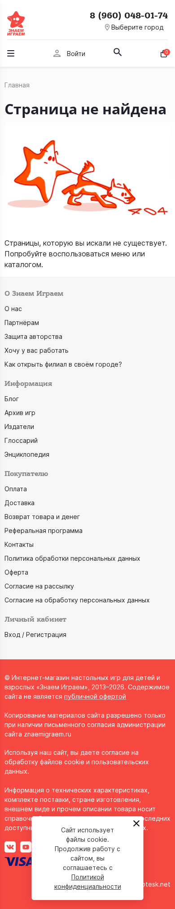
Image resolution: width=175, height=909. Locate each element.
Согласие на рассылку (39, 586)
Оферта (16, 572)
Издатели (19, 426)
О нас (13, 308)
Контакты (19, 544)
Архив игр (19, 412)
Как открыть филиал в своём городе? (63, 364)
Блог (11, 399)
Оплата (15, 489)
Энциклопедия (26, 454)
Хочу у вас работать (36, 350)
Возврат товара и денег (42, 516)
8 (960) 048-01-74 (129, 16)
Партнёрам (21, 322)
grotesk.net (153, 884)
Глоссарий (21, 440)
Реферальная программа (43, 530)
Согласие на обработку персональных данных (77, 600)
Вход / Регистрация (35, 634)
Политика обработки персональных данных (72, 558)
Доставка (19, 502)
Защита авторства (33, 336)
